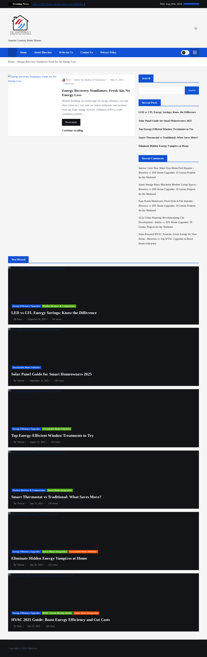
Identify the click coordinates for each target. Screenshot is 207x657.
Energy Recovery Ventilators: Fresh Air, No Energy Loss (47, 61)
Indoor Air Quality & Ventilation (89, 80)
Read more (71, 122)
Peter (68, 80)
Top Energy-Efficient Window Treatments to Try (166, 129)
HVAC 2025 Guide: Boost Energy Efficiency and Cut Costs (60, 620)
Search (146, 78)
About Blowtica (43, 52)
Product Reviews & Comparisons (59, 306)
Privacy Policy (108, 52)
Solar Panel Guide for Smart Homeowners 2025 (165, 120)
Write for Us (66, 52)
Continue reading (73, 130)
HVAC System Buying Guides (57, 613)
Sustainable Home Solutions (26, 367)
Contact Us (87, 52)
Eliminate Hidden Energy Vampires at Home (164, 146)
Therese (20, 380)
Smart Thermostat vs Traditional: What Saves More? (168, 137)
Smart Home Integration (60, 490)
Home (23, 52)
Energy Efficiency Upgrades (26, 306)
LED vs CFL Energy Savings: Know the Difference (58, 4)
